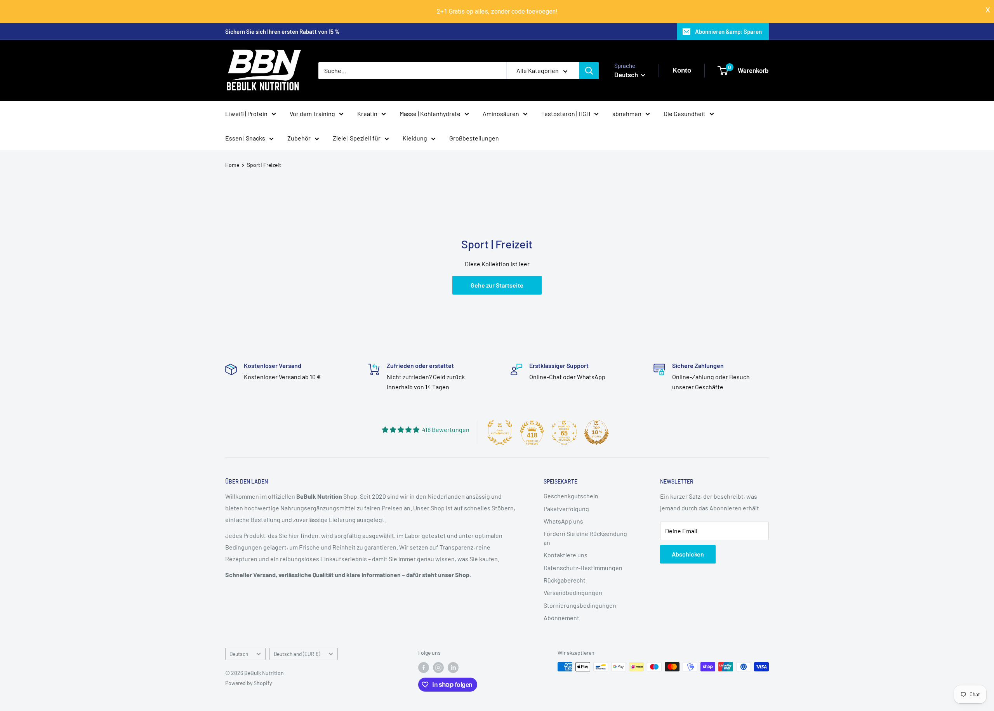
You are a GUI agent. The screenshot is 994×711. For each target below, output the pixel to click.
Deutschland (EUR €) (297, 653)
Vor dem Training (312, 113)
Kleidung (415, 138)
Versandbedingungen (573, 592)
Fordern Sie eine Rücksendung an (585, 538)
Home (232, 164)
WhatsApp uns (563, 521)
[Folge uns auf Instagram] (438, 667)
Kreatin (367, 113)
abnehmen (626, 113)
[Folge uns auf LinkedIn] (453, 667)
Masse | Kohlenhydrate (430, 113)
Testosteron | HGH (565, 113)
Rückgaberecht (565, 580)
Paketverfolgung (566, 508)
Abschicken (688, 554)
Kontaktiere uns (565, 554)
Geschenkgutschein (571, 495)
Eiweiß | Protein (246, 113)
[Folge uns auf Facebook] (423, 667)
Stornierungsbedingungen (580, 605)
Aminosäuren (501, 113)
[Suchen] (589, 70)
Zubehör (299, 138)
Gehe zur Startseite (497, 285)
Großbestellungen (474, 138)
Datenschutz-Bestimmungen (583, 567)
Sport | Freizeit (264, 164)
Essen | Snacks (245, 138)
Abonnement (561, 617)
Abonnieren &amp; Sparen (728, 31)
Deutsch (238, 653)
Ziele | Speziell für (357, 138)
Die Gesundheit (685, 113)
